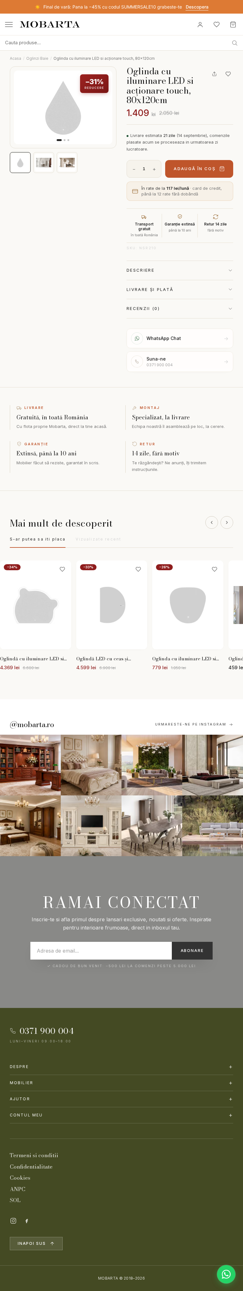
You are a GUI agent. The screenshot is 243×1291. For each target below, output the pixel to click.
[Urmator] (227, 522)
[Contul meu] (200, 24)
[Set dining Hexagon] (152, 825)
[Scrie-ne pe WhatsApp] (226, 1274)
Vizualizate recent (98, 539)
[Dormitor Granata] (212, 765)
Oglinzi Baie (37, 58)
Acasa (15, 58)
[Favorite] (216, 24)
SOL (15, 1200)
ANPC (17, 1189)
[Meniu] (9, 24)
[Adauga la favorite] (228, 74)
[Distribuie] (214, 74)
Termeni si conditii (34, 1155)
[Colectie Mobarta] (91, 825)
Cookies (20, 1178)
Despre (122, 1066)
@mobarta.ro (32, 725)
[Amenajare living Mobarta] (91, 765)
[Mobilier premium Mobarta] (30, 825)
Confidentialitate (31, 1167)
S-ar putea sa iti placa (38, 539)
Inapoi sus (32, 1243)
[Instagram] (13, 1220)
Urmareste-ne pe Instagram (191, 724)
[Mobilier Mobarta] (30, 765)
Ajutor (122, 1099)
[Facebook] (26, 1220)
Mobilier (122, 1082)
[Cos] (233, 24)
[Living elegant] (152, 765)
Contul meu (122, 1115)
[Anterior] (211, 522)
